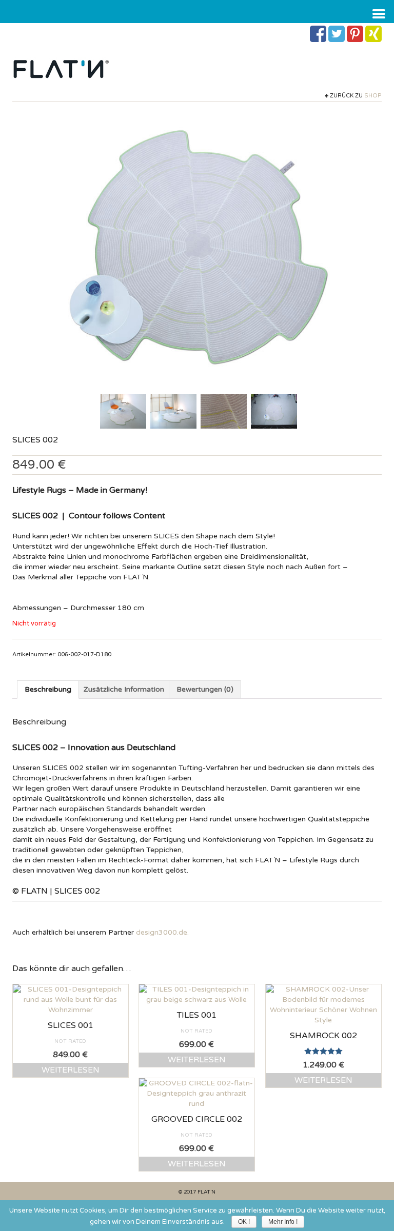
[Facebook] (318, 33)
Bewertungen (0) (204, 689)
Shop (373, 95)
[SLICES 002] (123, 410)
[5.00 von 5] (323, 1051)
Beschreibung (48, 689)
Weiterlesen (71, 1070)
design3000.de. (162, 932)
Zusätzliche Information (124, 689)
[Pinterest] (355, 33)
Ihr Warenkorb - (70, 31)
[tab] (48, 689)
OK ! (244, 1221)
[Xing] (373, 33)
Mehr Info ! (283, 1221)
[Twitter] (336, 33)
